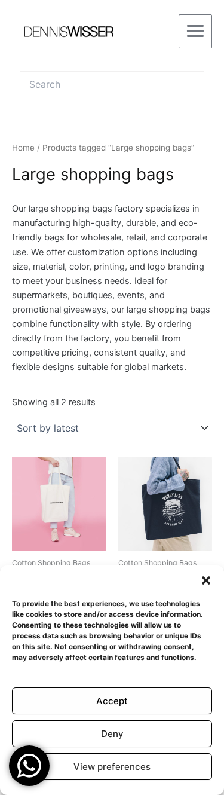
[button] (206, 580)
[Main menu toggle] (195, 31)
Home (23, 147)
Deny (112, 733)
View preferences (112, 766)
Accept (112, 701)
